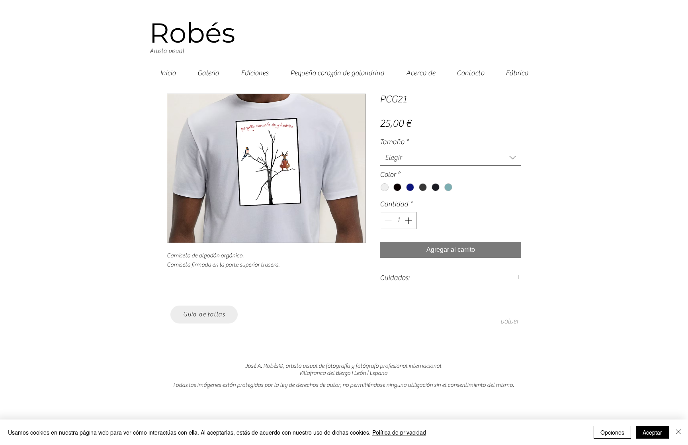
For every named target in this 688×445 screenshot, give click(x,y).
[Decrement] (387, 220)
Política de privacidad (399, 432)
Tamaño (394, 142)
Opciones (612, 432)
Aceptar (652, 432)
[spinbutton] (398, 220)
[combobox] (450, 158)
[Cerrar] (678, 432)
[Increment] (409, 220)
